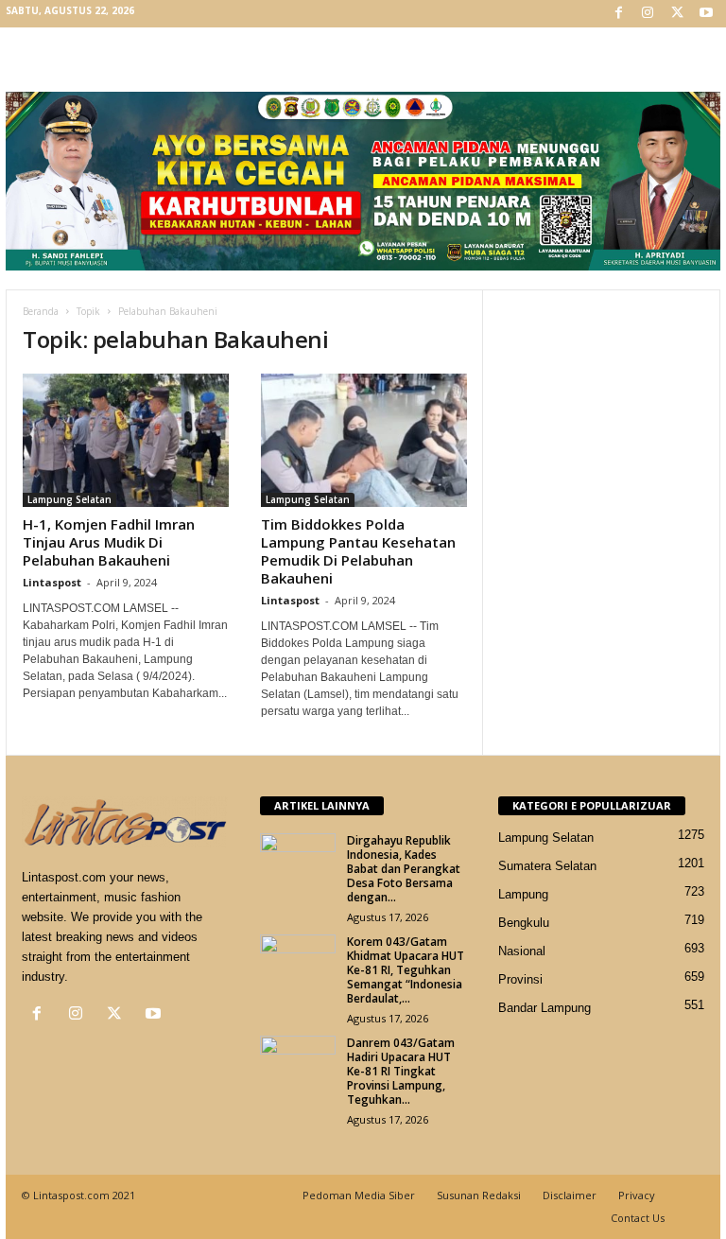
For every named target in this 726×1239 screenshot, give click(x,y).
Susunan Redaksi (479, 1195)
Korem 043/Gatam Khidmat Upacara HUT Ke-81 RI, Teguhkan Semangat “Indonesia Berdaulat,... (405, 970)
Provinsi (520, 979)
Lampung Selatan (69, 499)
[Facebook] (618, 13)
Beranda (41, 311)
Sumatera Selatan (547, 866)
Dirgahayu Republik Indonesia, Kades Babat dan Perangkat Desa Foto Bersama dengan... (403, 868)
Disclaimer (569, 1195)
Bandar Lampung (544, 1008)
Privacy (636, 1195)
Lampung (523, 894)
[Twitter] (677, 13)
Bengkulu (523, 923)
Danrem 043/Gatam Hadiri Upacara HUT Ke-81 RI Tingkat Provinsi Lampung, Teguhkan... (401, 1071)
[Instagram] (647, 13)
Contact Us (638, 1218)
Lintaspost (52, 582)
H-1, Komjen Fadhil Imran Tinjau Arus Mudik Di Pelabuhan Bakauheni (109, 542)
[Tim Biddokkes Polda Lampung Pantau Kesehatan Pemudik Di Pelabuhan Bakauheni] (364, 440)
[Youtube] (706, 13)
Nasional (521, 951)
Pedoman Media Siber (358, 1195)
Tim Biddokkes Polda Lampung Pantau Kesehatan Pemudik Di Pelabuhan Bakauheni (358, 551)
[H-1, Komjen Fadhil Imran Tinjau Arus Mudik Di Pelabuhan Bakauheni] (126, 440)
